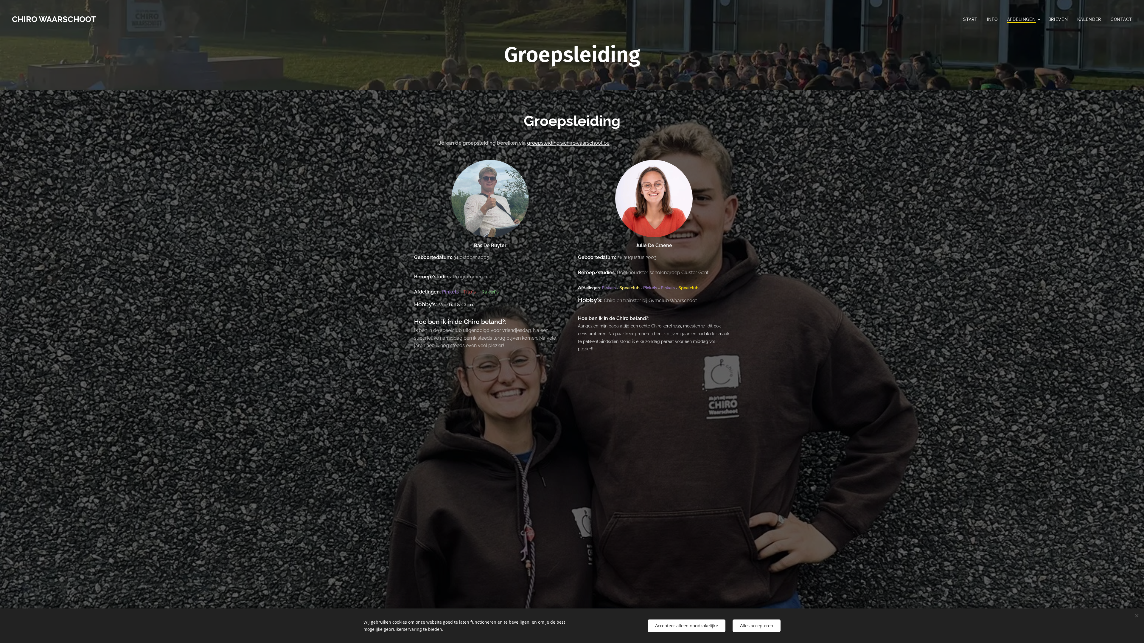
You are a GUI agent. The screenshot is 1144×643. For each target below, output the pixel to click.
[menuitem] (972, 19)
